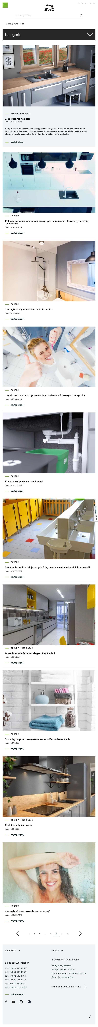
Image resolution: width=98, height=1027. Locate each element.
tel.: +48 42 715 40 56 (15, 972)
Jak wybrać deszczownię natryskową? (27, 911)
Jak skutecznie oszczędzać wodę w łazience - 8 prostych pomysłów (45, 395)
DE (90, 3)
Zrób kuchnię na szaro (17, 119)
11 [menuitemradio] (62, 934)
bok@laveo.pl (17, 994)
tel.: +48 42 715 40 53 (15, 968)
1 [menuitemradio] (29, 934)
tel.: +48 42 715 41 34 (15, 976)
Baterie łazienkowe (14, 957)
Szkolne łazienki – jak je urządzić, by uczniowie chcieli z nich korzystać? (47, 567)
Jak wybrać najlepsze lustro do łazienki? (29, 309)
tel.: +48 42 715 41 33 (15, 980)
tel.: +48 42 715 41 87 (15, 984)
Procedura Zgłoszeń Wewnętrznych (69, 974)
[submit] (81, 15)
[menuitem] (18, 933)
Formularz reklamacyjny (63, 957)
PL (78, 3)
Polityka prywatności (62, 966)
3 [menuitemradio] (39, 934)
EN (82, 3)
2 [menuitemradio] (34, 934)
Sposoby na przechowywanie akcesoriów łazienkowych (37, 739)
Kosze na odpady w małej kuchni (24, 481)
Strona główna (12, 24)
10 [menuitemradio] (56, 934)
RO (94, 3)
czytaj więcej (17, 142)
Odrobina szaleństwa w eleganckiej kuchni (30, 653)
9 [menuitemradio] (50, 934)
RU (86, 3)
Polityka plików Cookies (63, 970)
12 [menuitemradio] (68, 934)
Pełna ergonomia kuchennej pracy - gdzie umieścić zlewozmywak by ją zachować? (46, 222)
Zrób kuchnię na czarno (19, 825)
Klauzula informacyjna (63, 977)
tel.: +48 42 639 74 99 (15, 987)
